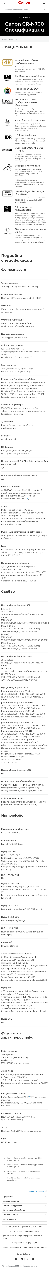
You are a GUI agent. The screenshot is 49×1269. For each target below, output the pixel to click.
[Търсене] (4, 3)
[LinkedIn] (22, 1259)
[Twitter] (27, 1259)
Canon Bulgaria (23, 1254)
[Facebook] (16, 1259)
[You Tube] (33, 1259)
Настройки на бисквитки (35, 1247)
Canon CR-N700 (8, 39)
